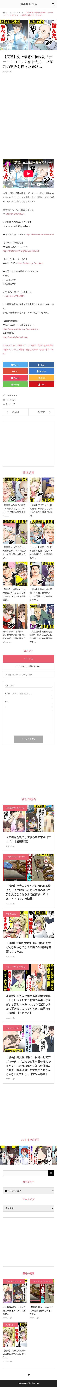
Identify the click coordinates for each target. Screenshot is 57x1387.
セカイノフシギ (12, 1028)
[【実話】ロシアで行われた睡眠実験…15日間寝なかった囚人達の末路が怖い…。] (15, 532)
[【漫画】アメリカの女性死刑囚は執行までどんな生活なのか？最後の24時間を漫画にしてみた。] (42, 490)
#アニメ (26, 345)
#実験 (39, 345)
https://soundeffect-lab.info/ (15, 337)
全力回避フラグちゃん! (15, 808)
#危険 (5, 349)
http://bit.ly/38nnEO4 (15, 214)
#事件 (47, 349)
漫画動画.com (28, 4)
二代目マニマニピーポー (15, 857)
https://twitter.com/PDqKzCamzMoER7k (21, 251)
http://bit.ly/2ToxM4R (15, 296)
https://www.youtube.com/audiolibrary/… (21, 329)
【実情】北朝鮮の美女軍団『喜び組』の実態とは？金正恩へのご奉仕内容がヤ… (41, 594)
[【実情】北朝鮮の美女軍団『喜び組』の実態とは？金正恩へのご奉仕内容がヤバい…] (42, 574)
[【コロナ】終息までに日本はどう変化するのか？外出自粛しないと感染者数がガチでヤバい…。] (42, 532)
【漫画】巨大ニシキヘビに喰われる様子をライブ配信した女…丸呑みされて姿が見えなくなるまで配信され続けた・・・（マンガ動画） (28, 892)
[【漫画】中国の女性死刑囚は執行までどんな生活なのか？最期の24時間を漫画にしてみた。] (15, 1334)
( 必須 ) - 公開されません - (18, 694)
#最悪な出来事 (31, 349)
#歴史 (21, 349)
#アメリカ (13, 349)
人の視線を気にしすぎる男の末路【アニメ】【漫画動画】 (28, 839)
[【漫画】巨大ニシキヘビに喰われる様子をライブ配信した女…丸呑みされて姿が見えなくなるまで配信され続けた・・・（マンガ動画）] (42, 1291)
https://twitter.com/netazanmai (40, 234)
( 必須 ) (10, 686)
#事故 (41, 349)
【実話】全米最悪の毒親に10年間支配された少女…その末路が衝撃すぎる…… (14, 510)
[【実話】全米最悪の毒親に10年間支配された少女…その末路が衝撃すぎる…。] (15, 490)
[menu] (53, 4)
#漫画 (19, 345)
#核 (44, 345)
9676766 (15, 395)
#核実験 (49, 345)
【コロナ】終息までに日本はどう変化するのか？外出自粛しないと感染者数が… (41, 552)
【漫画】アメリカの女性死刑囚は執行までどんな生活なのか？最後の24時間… (41, 510)
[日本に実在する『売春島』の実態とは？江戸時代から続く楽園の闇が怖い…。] (15, 616)
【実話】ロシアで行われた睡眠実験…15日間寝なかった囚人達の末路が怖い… (14, 552)
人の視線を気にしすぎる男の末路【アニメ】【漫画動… (14, 1310)
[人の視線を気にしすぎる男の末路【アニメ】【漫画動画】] (15, 1291)
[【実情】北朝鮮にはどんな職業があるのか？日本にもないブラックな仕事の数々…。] (15, 574)
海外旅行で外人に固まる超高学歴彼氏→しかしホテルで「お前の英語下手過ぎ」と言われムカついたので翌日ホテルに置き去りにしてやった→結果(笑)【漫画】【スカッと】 (28, 1004)
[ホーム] (4, 12)
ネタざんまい (14, 12)
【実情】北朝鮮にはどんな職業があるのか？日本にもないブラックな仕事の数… (14, 594)
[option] (9, 1155)
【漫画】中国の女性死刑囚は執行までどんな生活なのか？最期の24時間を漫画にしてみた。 (28, 947)
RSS (28, 1374)
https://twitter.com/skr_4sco (30, 263)
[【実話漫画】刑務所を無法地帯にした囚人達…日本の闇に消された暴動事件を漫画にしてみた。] (42, 616)
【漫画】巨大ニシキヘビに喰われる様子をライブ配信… (41, 1310)
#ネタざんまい (9, 345)
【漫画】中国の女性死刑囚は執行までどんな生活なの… (14, 1353)
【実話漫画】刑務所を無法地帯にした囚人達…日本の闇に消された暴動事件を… (41, 636)
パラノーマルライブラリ (15, 967)
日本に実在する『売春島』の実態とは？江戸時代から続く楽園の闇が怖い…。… (14, 636)
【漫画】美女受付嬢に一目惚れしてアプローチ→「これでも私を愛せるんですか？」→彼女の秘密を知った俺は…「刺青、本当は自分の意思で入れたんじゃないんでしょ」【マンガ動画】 (28, 1066)
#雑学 (33, 345)
